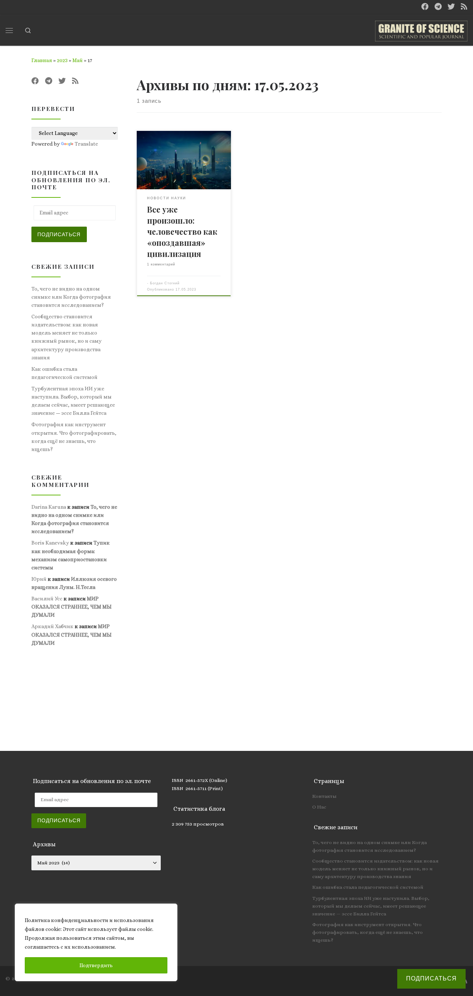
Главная (41, 60)
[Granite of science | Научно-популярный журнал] (421, 29)
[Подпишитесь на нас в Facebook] (425, 7)
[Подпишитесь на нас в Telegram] (438, 7)
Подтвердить (96, 965)
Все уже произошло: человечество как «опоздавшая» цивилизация (182, 231)
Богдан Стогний (165, 283)
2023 (62, 60)
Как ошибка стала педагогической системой (64, 373)
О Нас (319, 807)
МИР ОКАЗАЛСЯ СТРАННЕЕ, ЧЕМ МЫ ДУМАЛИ (71, 607)
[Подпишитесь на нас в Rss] (464, 7)
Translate (86, 144)
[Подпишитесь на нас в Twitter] (451, 7)
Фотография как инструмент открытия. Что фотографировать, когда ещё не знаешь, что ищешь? (73, 436)
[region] (96, 942)
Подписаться (59, 234)
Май (77, 60)
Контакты (324, 796)
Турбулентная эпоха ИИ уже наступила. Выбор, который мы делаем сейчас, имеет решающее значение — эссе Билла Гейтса (73, 401)
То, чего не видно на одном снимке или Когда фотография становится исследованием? (71, 297)
